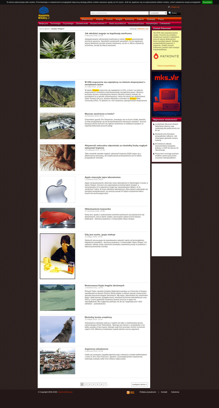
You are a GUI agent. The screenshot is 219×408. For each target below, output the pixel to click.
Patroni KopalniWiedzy (166, 66)
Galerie (140, 19)
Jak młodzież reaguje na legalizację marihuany (108, 33)
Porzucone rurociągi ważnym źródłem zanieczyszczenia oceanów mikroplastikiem (167, 156)
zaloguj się (175, 7)
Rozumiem (207, 2)
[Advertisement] (94, 70)
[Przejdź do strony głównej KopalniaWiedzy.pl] (44, 13)
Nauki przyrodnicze (117, 23)
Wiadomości (87, 19)
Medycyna (43, 23)
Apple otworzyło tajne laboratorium (103, 177)
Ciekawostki (165, 23)
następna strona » (139, 384)
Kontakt (164, 392)
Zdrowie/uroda (82, 23)
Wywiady (151, 19)
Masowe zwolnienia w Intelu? (100, 114)
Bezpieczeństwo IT (98, 23)
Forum (110, 19)
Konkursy (129, 19)
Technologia (55, 23)
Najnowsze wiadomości (165, 119)
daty (147, 29)
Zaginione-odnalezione (96, 349)
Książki (119, 19)
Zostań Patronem (162, 28)
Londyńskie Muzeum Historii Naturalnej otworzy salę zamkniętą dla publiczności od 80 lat (167, 127)
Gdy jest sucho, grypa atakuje (100, 234)
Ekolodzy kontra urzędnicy (98, 317)
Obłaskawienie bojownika (98, 209)
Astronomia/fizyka (136, 23)
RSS (132, 392)
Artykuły (100, 19)
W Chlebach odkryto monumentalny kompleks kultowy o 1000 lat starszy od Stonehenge (166, 147)
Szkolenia (175, 392)
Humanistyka (151, 23)
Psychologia (68, 23)
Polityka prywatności (148, 392)
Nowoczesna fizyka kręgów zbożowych (104, 285)
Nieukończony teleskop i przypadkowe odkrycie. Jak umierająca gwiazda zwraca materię (166, 137)
